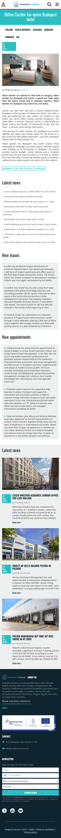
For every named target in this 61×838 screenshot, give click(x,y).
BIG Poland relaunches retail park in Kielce (24, 219)
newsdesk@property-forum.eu (16, 703)
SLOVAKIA (37, 30)
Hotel (25, 90)
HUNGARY (48, 30)
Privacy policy (30, 832)
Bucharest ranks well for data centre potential (26, 206)
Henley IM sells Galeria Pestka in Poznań (23, 196)
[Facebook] (4, 810)
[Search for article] (49, 5)
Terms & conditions (45, 829)
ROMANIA (9, 38)
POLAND (9, 30)
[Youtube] (20, 810)
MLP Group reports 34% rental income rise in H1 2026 (29, 242)
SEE (17, 38)
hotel (29, 168)
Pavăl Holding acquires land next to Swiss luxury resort (30, 224)
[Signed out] (3, 5)
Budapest (8, 168)
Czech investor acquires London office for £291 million (30, 191)
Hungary (40, 168)
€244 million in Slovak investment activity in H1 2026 (29, 229)
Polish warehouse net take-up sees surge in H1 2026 (29, 201)
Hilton (19, 168)
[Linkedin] (12, 810)
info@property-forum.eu (17, 748)
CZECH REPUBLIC (23, 30)
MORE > (5, 708)
